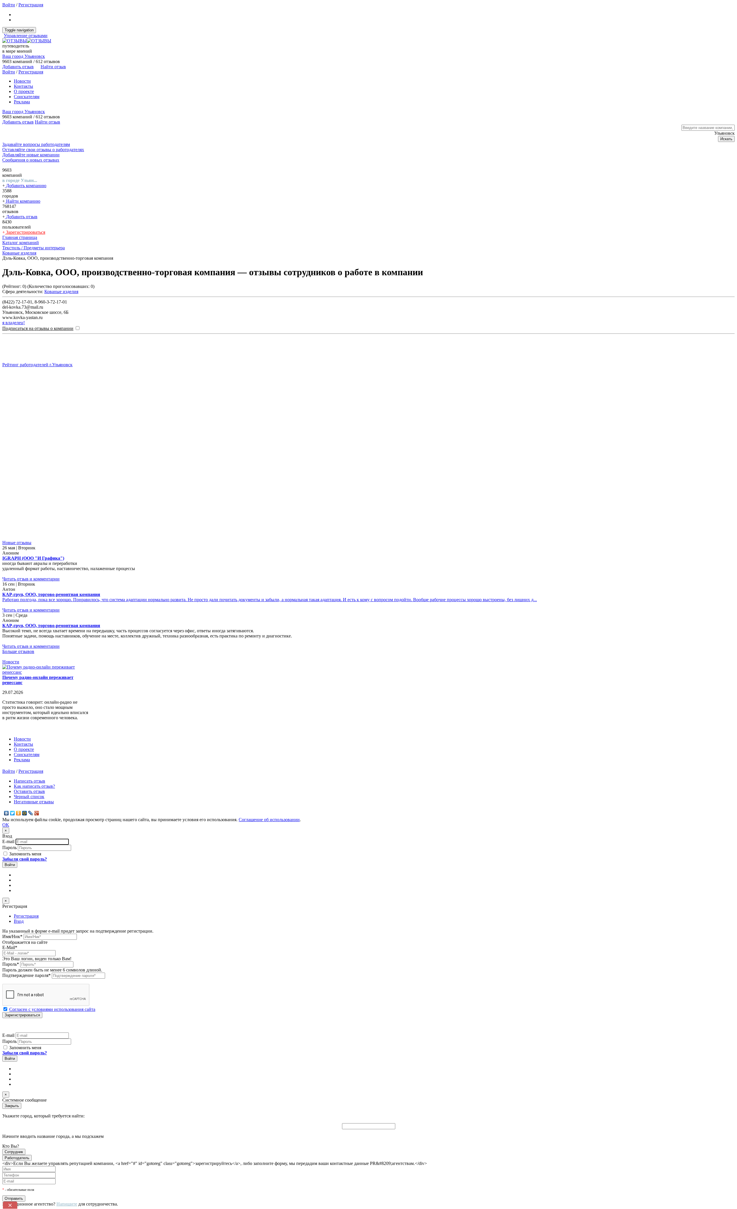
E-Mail (9, 947)
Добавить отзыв (21, 216)
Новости (22, 81)
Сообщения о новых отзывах (30, 159)
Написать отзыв (29, 781)
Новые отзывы (16, 542)
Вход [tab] (19, 921)
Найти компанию (22, 201)
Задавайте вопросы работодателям (36, 144)
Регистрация (30, 4)
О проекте (24, 91)
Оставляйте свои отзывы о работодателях (43, 149)
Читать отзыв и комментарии (31, 578)
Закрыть (12, 1106)
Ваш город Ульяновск (23, 56)
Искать (726, 139)
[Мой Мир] (25, 813)
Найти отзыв (53, 66)
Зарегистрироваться (25, 232)
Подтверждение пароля (26, 975)
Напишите (66, 1204)
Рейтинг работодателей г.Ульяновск (37, 364)
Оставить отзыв (29, 791)
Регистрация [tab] (26, 916)
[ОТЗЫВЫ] (26, 40)
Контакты (23, 86)
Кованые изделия (61, 291)
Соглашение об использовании (269, 819)
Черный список (29, 796)
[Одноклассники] (19, 813)
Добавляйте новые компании (31, 154)
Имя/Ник (12, 936)
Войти (8, 4)
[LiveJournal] (31, 813)
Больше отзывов (18, 651)
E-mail (8, 841)
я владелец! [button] (13, 322)
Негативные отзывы (34, 801)
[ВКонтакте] (6, 813)
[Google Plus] (37, 813)
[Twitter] (13, 813)
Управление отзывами (26, 35)
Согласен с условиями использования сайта (52, 1009)
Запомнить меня (24, 853)
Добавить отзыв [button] (18, 66)
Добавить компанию (25, 185)
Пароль (9, 847)
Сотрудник (14, 1152)
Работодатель (17, 1158)
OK (5, 824)
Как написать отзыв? (34, 786)
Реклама (22, 101)
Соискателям (26, 96)
